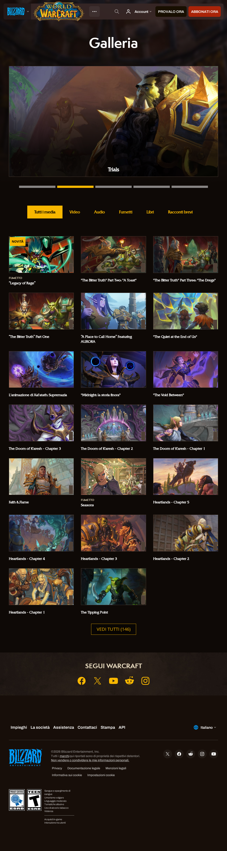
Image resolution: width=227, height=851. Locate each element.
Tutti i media (44, 211)
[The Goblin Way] (151, 187)
